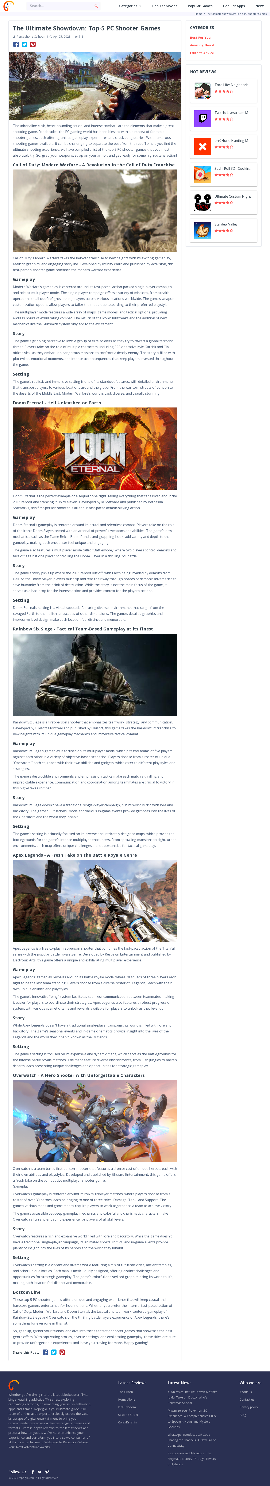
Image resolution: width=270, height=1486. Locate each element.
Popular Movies (164, 6)
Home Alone (126, 1399)
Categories (128, 6)
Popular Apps (234, 6)
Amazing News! (202, 45)
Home (198, 13)
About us (246, 1392)
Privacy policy (249, 1407)
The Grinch (125, 1392)
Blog (243, 1414)
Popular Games (200, 6)
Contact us (247, 1399)
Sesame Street (128, 1414)
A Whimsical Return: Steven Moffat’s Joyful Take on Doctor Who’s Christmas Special (192, 1397)
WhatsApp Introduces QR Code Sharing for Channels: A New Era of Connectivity (192, 1440)
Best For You (200, 37)
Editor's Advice (202, 53)
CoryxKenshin (127, 1422)
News (260, 6)
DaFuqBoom (127, 1407)
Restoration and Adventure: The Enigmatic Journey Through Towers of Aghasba (192, 1459)
